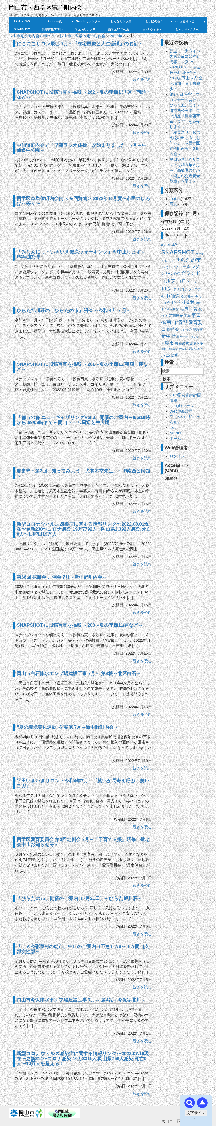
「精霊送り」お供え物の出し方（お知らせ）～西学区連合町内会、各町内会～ (185, 143)
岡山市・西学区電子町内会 (45, 7)
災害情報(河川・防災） (55, 29)
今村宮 (171, 302)
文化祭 (184, 329)
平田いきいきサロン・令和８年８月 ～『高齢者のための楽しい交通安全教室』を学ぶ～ (185, 170)
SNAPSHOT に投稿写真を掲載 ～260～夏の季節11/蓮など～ (80, 625)
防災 (174, 355)
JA (174, 244)
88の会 (166, 245)
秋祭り (183, 349)
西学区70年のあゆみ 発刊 (121, 29)
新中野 (168, 336)
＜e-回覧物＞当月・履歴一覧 (187, 21)
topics (175, 199)
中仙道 (172, 296)
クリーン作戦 (170, 273)
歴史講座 (196, 343)
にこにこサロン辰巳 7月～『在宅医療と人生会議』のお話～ (80, 43)
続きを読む (142, 79)
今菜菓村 (185, 302)
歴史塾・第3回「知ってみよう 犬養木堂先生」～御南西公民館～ (83, 473)
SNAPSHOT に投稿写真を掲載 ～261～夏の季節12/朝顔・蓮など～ (82, 366)
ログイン (177, 456)
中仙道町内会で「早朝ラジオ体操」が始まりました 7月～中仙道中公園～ (82, 148)
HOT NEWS (22, 21)
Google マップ (182, 406)
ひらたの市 (188, 260)
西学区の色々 (154, 21)
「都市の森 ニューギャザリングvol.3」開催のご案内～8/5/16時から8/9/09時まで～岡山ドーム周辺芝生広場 (83, 420)
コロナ (184, 280)
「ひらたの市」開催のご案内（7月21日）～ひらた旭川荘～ (79, 898)
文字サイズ (195, 1113)
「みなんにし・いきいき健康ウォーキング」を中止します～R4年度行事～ (81, 254)
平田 (196, 315)
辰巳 (165, 354)
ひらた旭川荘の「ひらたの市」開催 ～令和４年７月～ (74, 310)
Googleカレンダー (88, 21)
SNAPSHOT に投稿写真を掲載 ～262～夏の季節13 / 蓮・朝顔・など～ (83, 94)
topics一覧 (55, 21)
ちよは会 (169, 261)
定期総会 (176, 316)
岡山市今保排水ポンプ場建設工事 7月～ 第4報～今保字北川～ (81, 999)
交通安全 (187, 296)
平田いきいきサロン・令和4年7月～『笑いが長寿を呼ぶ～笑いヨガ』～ (83, 783)
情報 (182, 322)
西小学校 (195, 349)
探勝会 (173, 329)
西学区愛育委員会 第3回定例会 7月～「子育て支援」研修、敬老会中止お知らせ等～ (83, 842)
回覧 (194, 309)
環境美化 (173, 349)
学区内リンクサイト (88, 29)
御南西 (168, 322)
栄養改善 (182, 343)
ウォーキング (186, 267)
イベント (167, 267)
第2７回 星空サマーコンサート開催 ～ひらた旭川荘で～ (186, 99)
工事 (187, 316)
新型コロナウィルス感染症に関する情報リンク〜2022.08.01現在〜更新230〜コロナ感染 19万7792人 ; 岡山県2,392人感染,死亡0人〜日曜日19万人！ (84, 529)
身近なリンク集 (121, 21)
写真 (173, 204)
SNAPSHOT (22, 29)
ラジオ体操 (180, 289)
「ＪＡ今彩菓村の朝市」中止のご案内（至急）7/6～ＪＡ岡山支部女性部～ (83, 949)
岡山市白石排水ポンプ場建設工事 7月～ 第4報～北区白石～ (79, 673)
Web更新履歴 (181, 411)
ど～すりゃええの (187, 29)
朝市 (169, 343)
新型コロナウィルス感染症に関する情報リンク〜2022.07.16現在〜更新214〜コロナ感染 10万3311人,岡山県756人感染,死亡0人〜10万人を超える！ (83, 1058)
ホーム (175, 438)
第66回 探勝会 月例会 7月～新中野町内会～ (62, 577)
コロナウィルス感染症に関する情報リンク (154, 29)
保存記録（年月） (176, 222)
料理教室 (196, 329)
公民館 (174, 309)
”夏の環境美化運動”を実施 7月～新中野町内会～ (67, 727)
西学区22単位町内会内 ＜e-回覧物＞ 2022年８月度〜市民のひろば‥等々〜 (83, 201)
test (173, 427)
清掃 (164, 349)
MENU (175, 433)
